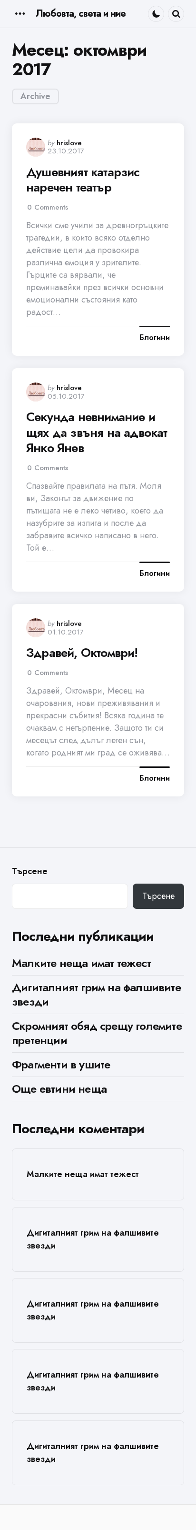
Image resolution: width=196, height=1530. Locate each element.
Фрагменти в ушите (61, 1064)
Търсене (30, 871)
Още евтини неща (59, 1088)
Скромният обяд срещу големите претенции (97, 1032)
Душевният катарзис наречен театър (83, 179)
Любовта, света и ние (81, 13)
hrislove (69, 143)
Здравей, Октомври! (82, 653)
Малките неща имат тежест (81, 963)
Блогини (154, 338)
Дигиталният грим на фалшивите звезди (96, 994)
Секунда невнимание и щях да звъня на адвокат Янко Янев (96, 432)
